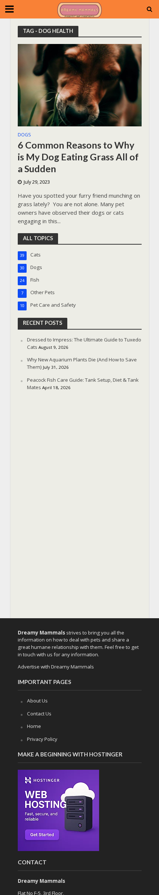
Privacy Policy (42, 739)
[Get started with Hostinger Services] (58, 809)
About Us (37, 700)
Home (34, 726)
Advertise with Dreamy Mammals (56, 666)
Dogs (24, 135)
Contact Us (39, 713)
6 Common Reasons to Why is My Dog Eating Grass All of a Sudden (78, 156)
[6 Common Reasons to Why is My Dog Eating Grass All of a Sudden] (80, 84)
